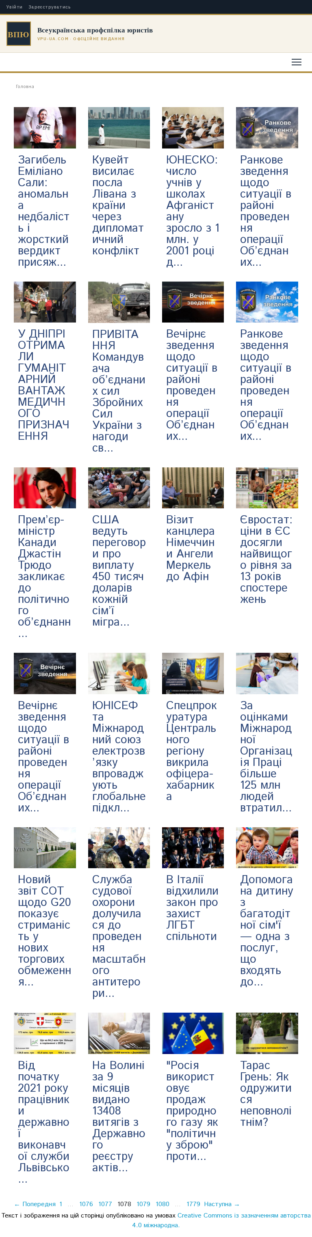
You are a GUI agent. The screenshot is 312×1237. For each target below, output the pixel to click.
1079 (143, 1204)
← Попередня (35, 1204)
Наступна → (222, 1204)
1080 (162, 1204)
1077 (105, 1204)
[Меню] (297, 62)
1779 (193, 1204)
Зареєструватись (49, 7)
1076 (86, 1204)
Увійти (14, 7)
